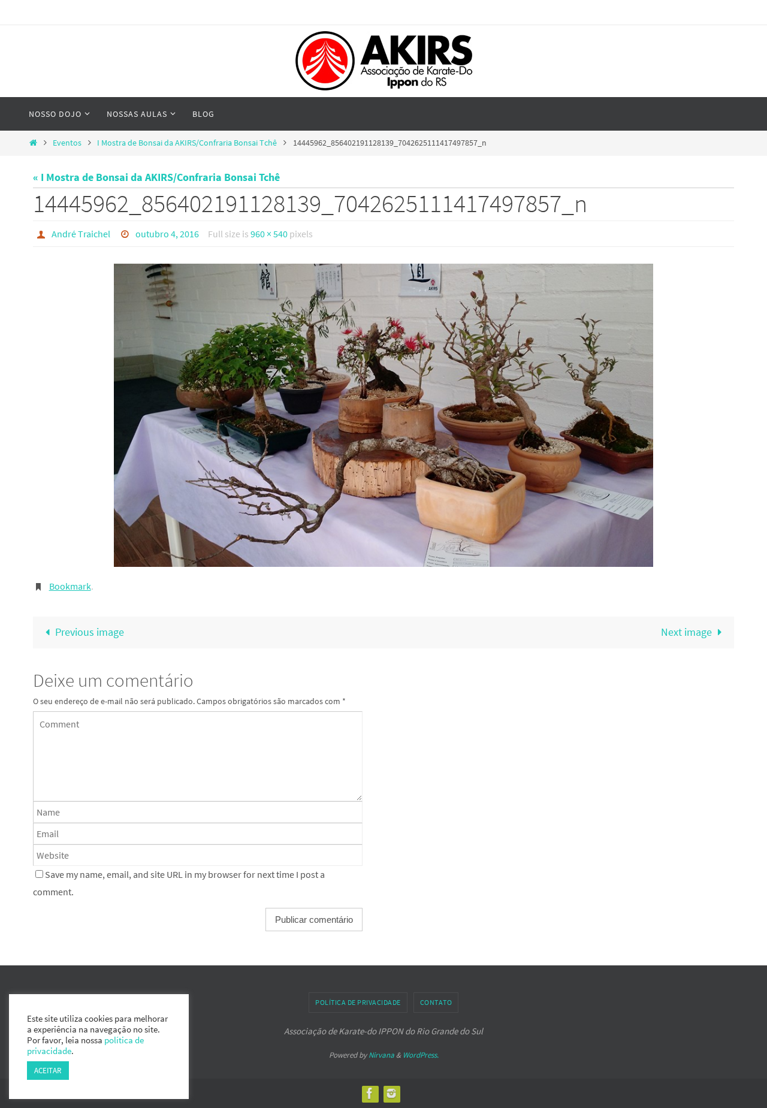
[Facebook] (370, 1093)
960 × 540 (269, 234)
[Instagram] (391, 1093)
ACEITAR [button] (48, 1070)
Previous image (89, 632)
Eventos (67, 142)
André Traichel (81, 234)
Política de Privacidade (358, 1002)
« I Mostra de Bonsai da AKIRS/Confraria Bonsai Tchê (156, 177)
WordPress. (421, 1055)
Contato (436, 1002)
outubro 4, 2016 (167, 234)
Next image (686, 632)
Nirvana (381, 1055)
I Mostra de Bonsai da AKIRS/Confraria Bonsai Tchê (187, 142)
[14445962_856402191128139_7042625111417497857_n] (383, 415)
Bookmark (70, 586)
